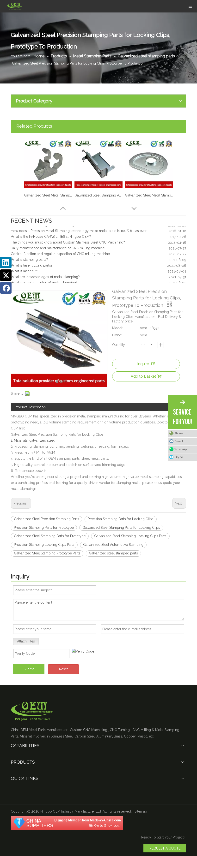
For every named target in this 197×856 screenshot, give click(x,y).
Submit (29, 669)
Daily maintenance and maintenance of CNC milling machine (58, 244)
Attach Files (26, 641)
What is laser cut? (24, 267)
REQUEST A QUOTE (164, 848)
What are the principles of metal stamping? (44, 279)
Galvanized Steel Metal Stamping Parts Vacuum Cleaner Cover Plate (149, 195)
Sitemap (141, 811)
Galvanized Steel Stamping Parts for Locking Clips (121, 527)
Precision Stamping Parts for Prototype (44, 527)
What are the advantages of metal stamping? (45, 273)
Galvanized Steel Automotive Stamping (113, 545)
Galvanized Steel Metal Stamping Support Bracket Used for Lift (48, 195)
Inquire (143, 364)
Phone (178, 433)
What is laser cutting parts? (32, 262)
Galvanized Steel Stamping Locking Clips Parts (130, 536)
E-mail (178, 441)
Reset (63, 669)
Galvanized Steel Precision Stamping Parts (46, 519)
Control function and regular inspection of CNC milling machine (60, 250)
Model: (117, 328)
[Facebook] (6, 288)
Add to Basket (143, 376)
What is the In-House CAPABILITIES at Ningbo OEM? (51, 233)
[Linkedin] (6, 262)
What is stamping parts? (29, 256)
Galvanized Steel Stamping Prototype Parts (47, 553)
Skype (178, 457)
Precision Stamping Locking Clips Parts (44, 545)
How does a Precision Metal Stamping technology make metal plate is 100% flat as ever (79, 227)
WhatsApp (181, 449)
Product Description (30, 407)
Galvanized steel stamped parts (113, 553)
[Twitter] (6, 275)
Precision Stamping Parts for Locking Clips (121, 519)
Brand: (117, 335)
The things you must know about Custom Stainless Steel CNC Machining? (68, 239)
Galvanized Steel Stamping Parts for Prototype (50, 536)
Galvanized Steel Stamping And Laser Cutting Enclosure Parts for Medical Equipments (98, 195)
